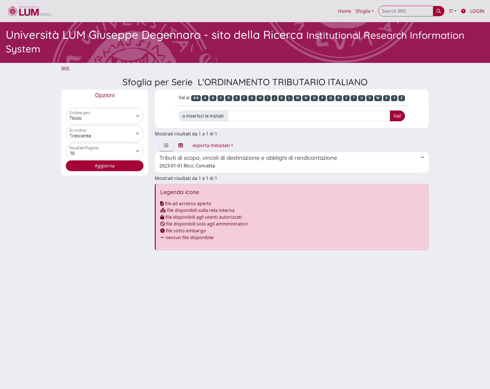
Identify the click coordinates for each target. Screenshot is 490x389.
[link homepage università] (29, 11)
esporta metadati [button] (211, 145)
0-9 (195, 97)
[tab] (166, 145)
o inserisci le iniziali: (203, 116)
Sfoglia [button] (363, 11)
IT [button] (451, 11)
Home (344, 11)
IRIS (65, 68)
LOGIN (477, 11)
